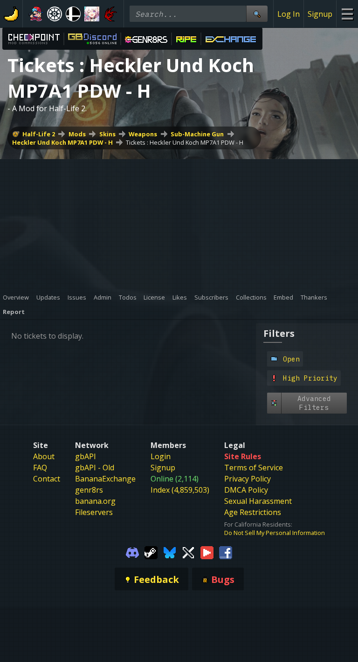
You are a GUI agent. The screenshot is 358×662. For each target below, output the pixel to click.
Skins (107, 134)
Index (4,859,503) (180, 490)
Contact (46, 479)
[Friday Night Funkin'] (36, 14)
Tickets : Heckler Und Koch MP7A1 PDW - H (184, 142)
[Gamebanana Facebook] (225, 552)
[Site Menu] (347, 13)
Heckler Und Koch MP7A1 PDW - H (62, 142)
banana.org (95, 501)
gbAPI (85, 456)
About (44, 456)
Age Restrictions (252, 512)
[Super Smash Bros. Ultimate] (73, 14)
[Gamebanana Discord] (132, 552)
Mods (77, 134)
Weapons (143, 134)
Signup (320, 14)
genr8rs (89, 490)
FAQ (40, 467)
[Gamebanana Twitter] (188, 552)
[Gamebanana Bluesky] (169, 552)
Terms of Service (253, 467)
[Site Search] (257, 14)
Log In (288, 14)
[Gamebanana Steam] (151, 552)
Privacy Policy (247, 479)
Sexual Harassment (258, 501)
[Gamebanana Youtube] (207, 552)
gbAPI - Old (94, 467)
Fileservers (94, 512)
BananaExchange (105, 479)
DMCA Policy (246, 490)
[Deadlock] (54, 14)
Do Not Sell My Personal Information (274, 532)
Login (161, 456)
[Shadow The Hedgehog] (110, 14)
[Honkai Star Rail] (92, 14)
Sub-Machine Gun (197, 134)
